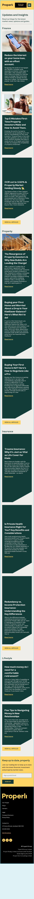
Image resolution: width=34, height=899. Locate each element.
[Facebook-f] (10, 840)
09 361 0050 (6, 829)
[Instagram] (7, 840)
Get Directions (6, 833)
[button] (29, 5)
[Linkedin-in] (3, 840)
